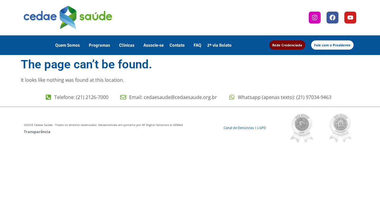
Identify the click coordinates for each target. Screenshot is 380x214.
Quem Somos (67, 45)
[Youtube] (350, 17)
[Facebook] (332, 17)
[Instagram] (315, 17)
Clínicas (126, 45)
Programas (99, 45)
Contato (177, 45)
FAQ (197, 45)
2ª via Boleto (219, 45)
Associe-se (153, 45)
